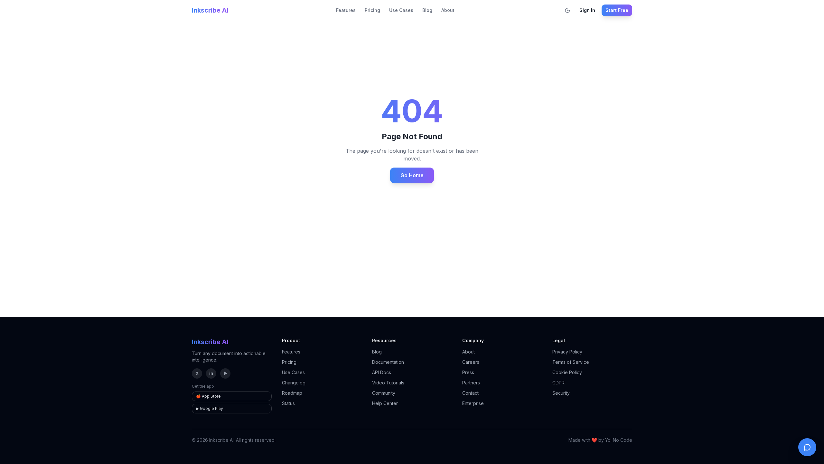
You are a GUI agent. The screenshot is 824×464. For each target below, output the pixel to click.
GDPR (558, 382)
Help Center (385, 403)
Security (561, 393)
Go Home (412, 175)
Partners (471, 382)
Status (288, 403)
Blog (427, 10)
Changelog (293, 382)
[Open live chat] (807, 447)
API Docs (381, 372)
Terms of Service (570, 362)
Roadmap (292, 393)
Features (346, 10)
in (211, 373)
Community (383, 393)
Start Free (616, 10)
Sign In (587, 10)
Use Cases (401, 10)
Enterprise (473, 403)
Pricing (372, 10)
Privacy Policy (567, 351)
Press (468, 372)
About (447, 10)
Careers (470, 362)
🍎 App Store (208, 396)
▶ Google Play (209, 408)
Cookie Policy (567, 372)
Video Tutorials (388, 382)
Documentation (388, 362)
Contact (470, 393)
